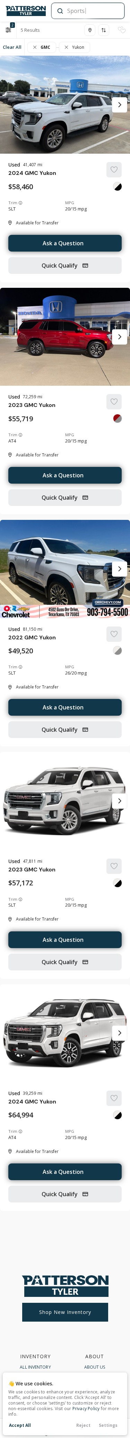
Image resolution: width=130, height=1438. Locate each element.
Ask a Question (63, 243)
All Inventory (35, 1367)
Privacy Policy (86, 1409)
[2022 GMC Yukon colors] (117, 650)
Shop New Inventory (65, 1312)
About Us (94, 1367)
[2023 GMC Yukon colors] (117, 418)
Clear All (12, 47)
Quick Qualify (60, 265)
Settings (108, 1425)
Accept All (20, 1425)
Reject (83, 1425)
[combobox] (87, 10)
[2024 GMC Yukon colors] (117, 186)
